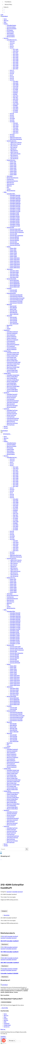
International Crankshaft (13, 344)
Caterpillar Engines (11, 25)
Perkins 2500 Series (15, 266)
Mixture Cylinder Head (12, 372)
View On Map (4, 1008)
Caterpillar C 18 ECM (15, 224)
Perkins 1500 (13, 166)
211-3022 (15, 110)
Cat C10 (12, 73)
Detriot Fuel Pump (11, 415)
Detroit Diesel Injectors (12, 177)
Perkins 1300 (13, 165)
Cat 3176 (12, 134)
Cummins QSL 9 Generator (16, 235)
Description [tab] (6, 915)
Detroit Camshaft (11, 397)
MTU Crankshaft (11, 346)
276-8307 (15, 81)
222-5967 (15, 131)
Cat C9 (11, 48)
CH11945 (15, 94)
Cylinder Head (7, 351)
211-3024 (15, 100)
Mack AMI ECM (13, 307)
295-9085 (15, 84)
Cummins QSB (13, 234)
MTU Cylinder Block (11, 388)
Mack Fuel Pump (11, 421)
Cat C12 (12, 76)
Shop (5, 22)
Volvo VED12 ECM (14, 323)
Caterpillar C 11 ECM (14, 218)
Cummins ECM (10, 227)
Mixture (6, 426)
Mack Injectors (10, 182)
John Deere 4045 (14, 270)
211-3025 (15, 112)
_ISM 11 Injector (14, 150)
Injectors (6, 38)
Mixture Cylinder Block (12, 391)
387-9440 (15, 65)
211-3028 (15, 89)
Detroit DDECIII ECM (14, 283)
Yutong (8, 189)
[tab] (16, 915)
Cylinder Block (7, 373)
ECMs (5, 192)
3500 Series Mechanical (16, 139)
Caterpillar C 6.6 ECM (15, 211)
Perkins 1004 (13, 248)
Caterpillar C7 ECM (14, 213)
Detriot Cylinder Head (12, 360)
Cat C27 (12, 115)
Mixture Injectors (11, 190)
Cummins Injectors (11, 141)
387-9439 (15, 57)
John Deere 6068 (14, 272)
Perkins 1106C (13, 254)
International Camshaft (13, 400)
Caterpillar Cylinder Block (13, 375)
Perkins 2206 (13, 169)
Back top (3, 1029)
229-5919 (15, 99)
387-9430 (15, 64)
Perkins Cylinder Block (12, 376)
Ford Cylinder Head (11, 357)
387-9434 (15, 54)
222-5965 (15, 129)
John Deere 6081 (14, 274)
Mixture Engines (11, 36)
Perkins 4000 (13, 174)
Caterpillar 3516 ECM (15, 206)
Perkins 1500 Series (15, 259)
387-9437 (15, 68)
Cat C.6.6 (12, 43)
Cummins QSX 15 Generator (17, 232)
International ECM (11, 293)
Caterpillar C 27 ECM (15, 226)
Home (5, 19)
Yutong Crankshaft (11, 347)
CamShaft (6, 392)
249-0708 (15, 104)
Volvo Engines (10, 33)
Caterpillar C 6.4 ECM (15, 210)
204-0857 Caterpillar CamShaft (10, 962)
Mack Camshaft (11, 404)
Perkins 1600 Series (15, 261)
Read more (5, 944)
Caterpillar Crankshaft (12, 331)
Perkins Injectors (11, 160)
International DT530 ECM (16, 296)
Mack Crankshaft (11, 343)
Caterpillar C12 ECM (14, 219)
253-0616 (15, 88)
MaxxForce (9, 325)
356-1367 (15, 97)
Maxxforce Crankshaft (12, 339)
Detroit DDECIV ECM (15, 285)
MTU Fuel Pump (10, 424)
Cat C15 (12, 80)
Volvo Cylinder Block (12, 378)
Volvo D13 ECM (13, 320)
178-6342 (15, 128)
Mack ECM (9, 304)
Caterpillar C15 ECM (14, 222)
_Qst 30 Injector (14, 158)
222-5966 (15, 126)
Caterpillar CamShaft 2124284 (9, 973)
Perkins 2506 (13, 171)
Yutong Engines (11, 35)
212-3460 (15, 107)
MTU (8, 187)
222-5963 (15, 125)
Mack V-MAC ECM (14, 314)
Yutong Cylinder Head (12, 370)
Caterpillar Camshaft (12, 394)
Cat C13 (12, 78)
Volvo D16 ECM (13, 322)
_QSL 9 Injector (14, 145)
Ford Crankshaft (11, 341)
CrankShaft (7, 330)
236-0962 (15, 51)
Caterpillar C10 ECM (14, 216)
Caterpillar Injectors (12, 39)
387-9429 (15, 62)
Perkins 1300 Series (15, 258)
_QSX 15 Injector (14, 157)
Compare (4, 911)
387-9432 (15, 56)
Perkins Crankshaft (11, 338)
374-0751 (15, 91)
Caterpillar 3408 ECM (15, 200)
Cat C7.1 (12, 46)
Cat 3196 (12, 136)
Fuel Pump (6, 408)
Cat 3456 (12, 118)
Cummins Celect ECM (15, 229)
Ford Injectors (10, 179)
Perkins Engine (10, 31)
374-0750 (15, 86)
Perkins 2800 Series (15, 267)
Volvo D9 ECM (13, 317)
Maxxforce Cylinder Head (13, 367)
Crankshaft (6, 1023)
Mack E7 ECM (13, 309)
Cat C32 (12, 116)
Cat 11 (11, 75)
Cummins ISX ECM (14, 243)
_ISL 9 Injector (13, 147)
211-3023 (15, 102)
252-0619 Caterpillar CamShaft (10, 941)
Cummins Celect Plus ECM (16, 230)
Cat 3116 (12, 120)
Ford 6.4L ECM (13, 291)
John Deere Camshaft (12, 402)
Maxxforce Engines (11, 28)
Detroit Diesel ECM (11, 279)
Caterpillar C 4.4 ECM (15, 208)
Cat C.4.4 (12, 41)
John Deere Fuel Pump (12, 420)
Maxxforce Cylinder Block (13, 386)
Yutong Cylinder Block (12, 389)
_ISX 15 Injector (14, 155)
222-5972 (15, 133)
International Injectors (12, 181)
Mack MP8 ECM (13, 312)
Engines (6, 23)
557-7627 (15, 52)
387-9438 (15, 59)
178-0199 (15, 123)
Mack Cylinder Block (12, 384)
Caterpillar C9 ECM (14, 214)
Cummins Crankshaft (12, 333)
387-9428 (15, 60)
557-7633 (15, 49)
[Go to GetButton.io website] (3, 1043)
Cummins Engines (11, 27)
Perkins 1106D (13, 256)
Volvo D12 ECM (13, 319)
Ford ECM (9, 288)
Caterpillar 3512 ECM (15, 205)
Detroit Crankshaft (11, 336)
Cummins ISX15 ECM (15, 245)
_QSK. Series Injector (15, 153)
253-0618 (15, 83)
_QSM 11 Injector (14, 152)
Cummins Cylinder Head (13, 354)
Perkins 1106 (13, 163)
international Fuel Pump (13, 418)
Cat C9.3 (12, 72)
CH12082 (15, 105)
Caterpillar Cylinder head (13, 352)
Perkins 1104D (13, 253)
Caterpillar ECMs (11, 193)
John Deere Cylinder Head (13, 364)
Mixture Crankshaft (12, 349)
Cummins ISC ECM (14, 238)
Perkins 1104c (13, 251)
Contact (6, 428)
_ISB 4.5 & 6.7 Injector (15, 144)
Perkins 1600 (13, 168)
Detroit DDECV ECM (14, 287)
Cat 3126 (12, 121)
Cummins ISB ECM (14, 237)
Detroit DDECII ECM (14, 282)
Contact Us (6, 1026)
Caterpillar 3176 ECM (15, 197)
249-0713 (15, 96)
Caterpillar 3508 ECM (15, 203)
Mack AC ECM (13, 306)
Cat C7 (11, 44)
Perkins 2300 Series (15, 264)
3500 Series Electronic (15, 137)
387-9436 (15, 67)
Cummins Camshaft (12, 396)
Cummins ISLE (13, 242)
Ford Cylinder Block (11, 383)
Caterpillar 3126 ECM (15, 195)
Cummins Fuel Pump (12, 413)
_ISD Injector (13, 149)
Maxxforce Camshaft (12, 405)
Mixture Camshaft (11, 407)
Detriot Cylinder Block (12, 381)
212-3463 (15, 108)
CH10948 (15, 92)
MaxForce (9, 185)
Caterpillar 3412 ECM (15, 202)
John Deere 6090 (14, 275)
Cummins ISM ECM (14, 240)
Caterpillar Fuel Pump (12, 410)
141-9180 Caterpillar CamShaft (9, 951)
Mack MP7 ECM (13, 311)
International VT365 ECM (16, 303)
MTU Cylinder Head (11, 368)
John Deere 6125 (14, 277)
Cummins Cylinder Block (13, 380)
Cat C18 (12, 113)
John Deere (10, 176)
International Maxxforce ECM (17, 298)
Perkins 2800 (13, 173)
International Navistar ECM (16, 299)
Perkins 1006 (13, 250)
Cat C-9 (12, 70)
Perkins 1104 (13, 161)
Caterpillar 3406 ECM (15, 198)
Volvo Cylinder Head (12, 359)
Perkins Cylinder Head (12, 356)
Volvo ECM (9, 315)
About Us (6, 20)
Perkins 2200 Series (15, 262)
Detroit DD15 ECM (14, 280)
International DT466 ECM (16, 295)
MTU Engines (10, 30)
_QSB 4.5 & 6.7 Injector (16, 142)
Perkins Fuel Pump (11, 412)
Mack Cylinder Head (11, 365)
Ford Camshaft (10, 399)
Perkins (8, 246)
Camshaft (9, 891)
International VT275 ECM (16, 301)
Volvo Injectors (10, 184)
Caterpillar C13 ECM (14, 221)
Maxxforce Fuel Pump (12, 423)
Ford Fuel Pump (11, 416)
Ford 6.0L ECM (13, 290)
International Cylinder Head (13, 362)
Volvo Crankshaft (11, 335)
